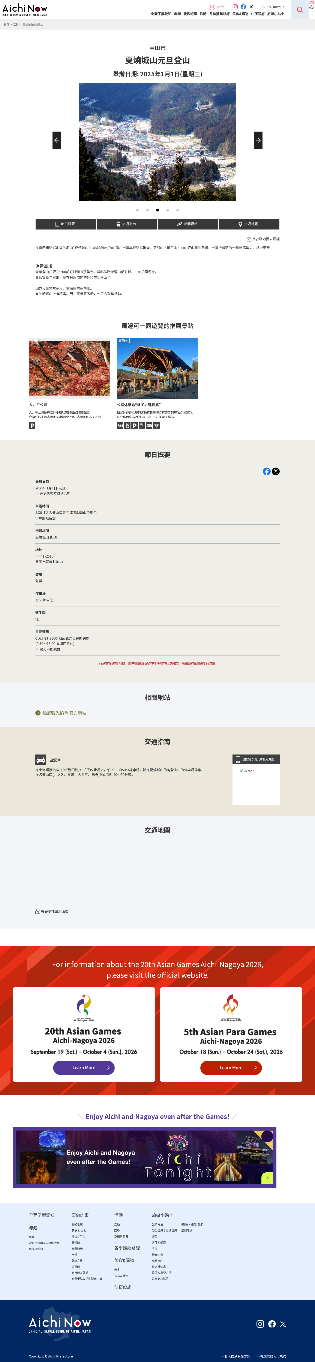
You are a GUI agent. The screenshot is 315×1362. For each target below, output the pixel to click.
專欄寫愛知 (36, 1249)
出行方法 (157, 1224)
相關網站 (191, 222)
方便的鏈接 (159, 1242)
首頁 (6, 24)
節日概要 (68, 222)
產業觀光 (77, 1248)
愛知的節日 (121, 1236)
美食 (117, 1269)
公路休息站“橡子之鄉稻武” (139, 404)
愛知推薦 (77, 1224)
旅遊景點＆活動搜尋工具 (87, 1278)
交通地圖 (251, 222)
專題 (177, 14)
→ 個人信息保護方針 (235, 1356)
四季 (117, 1230)
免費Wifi (157, 1260)
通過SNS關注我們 (192, 1224)
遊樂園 (76, 1266)
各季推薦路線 (219, 14)
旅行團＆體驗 (80, 1272)
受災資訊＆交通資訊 (164, 1230)
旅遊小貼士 (275, 14)
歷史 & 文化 (79, 1230)
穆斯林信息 (159, 1266)
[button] (55, 148)
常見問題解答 (160, 1278)
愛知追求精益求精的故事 (44, 1243)
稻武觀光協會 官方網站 (64, 713)
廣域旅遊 (186, 1230)
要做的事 (190, 14)
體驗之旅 (77, 1260)
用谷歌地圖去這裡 (265, 238)
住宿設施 (258, 14)
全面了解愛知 (161, 14)
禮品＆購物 (121, 1275)
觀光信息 (157, 1254)
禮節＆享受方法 (161, 1272)
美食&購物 (240, 14)
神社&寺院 (78, 1236)
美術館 (76, 1242)
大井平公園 (38, 404)
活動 (203, 14)
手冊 (155, 1248)
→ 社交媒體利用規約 (271, 1356)
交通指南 (129, 222)
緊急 (155, 1236)
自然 (74, 1254)
